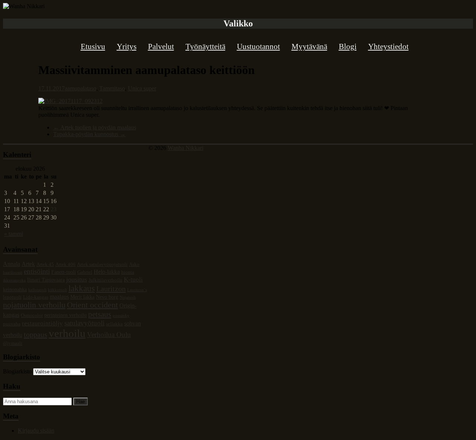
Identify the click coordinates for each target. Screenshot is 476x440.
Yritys (126, 46)
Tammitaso (112, 88)
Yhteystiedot (388, 46)
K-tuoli (133, 279)
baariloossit (12, 272)
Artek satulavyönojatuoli (102, 264)
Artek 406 (65, 264)
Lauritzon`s (137, 290)
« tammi (13, 234)
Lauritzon (111, 289)
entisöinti (37, 271)
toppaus (35, 334)
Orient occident (92, 304)
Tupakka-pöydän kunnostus (89, 134)
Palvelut (161, 46)
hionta (127, 272)
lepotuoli (12, 297)
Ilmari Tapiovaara (46, 280)
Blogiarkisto (17, 371)
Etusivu (93, 46)
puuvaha (11, 324)
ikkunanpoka (14, 280)
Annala (11, 264)
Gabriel (84, 272)
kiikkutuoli (57, 290)
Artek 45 (45, 264)
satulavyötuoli (84, 323)
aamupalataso (80, 88)
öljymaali (12, 343)
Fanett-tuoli (63, 272)
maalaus (59, 296)
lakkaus (81, 288)
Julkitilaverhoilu (105, 280)
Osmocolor (32, 315)
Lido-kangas (35, 297)
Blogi (348, 46)
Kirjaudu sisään (36, 430)
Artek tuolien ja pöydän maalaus (94, 127)
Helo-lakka (107, 272)
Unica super (142, 88)
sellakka (114, 324)
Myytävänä (309, 46)
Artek (28, 264)
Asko (134, 264)
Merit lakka (82, 297)
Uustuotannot (258, 46)
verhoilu (67, 333)
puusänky (121, 316)
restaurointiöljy (42, 323)
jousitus (76, 279)
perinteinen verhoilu (65, 315)
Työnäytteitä (205, 46)
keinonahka (15, 289)
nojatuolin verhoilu (34, 304)
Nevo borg (107, 297)
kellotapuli (37, 290)
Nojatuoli (128, 297)
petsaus (99, 314)
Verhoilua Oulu (109, 334)
